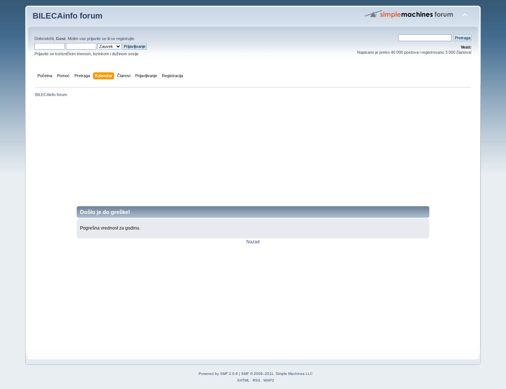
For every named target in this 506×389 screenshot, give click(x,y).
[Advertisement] (253, 154)
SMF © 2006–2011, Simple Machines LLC (277, 374)
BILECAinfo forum (68, 15)
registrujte (125, 38)
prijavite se (96, 38)
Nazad (253, 241)
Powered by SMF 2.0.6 (218, 374)
